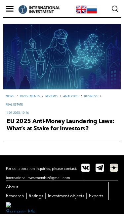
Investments (30, 96)
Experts (96, 195)
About (12, 186)
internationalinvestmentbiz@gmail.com (38, 177)
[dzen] (114, 168)
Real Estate (14, 104)
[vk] (85, 168)
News (10, 96)
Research (15, 195)
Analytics (70, 96)
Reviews (51, 96)
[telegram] (100, 168)
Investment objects (66, 195)
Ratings (36, 195)
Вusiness (91, 96)
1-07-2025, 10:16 (17, 112)
